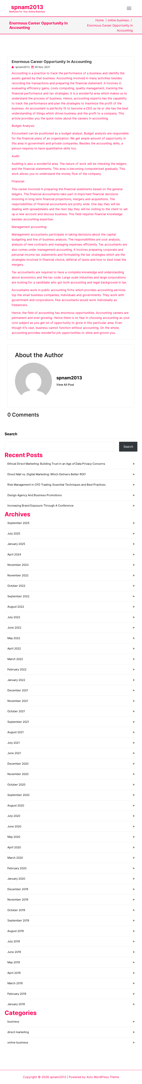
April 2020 (14, 847)
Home (99, 20)
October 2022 (16, 585)
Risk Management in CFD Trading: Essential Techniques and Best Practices (56, 484)
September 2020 (18, 795)
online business (118, 20)
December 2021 (17, 690)
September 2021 (18, 722)
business (13, 1021)
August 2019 (15, 931)
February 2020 (16, 868)
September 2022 (18, 596)
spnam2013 (27, 7)
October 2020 (16, 784)
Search (11, 434)
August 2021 (15, 732)
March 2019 (15, 983)
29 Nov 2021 (42, 67)
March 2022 (15, 659)
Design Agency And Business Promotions (34, 495)
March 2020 (15, 857)
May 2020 (13, 837)
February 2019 (16, 994)
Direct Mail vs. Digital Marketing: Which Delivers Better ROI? (46, 474)
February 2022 (16, 669)
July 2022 (13, 617)
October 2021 (16, 711)
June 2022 (14, 627)
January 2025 (16, 544)
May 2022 (13, 638)
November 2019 (17, 899)
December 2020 (17, 763)
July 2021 (13, 742)
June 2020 (14, 826)
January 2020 (16, 878)
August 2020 (15, 805)
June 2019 (14, 952)
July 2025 (13, 533)
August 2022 (15, 606)
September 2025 (18, 523)
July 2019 (13, 941)
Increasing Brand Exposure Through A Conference (40, 505)
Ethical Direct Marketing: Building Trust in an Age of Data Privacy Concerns (56, 463)
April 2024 (14, 554)
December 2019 (17, 889)
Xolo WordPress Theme (103, 1077)
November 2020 (17, 774)
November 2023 (18, 565)
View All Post (65, 384)
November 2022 (17, 575)
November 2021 (17, 701)
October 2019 (16, 910)
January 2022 (16, 680)
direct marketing (18, 1032)
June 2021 (14, 753)
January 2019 (16, 1004)
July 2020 (13, 816)
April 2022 (14, 648)
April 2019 (14, 973)
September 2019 (18, 920)
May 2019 (13, 962)
